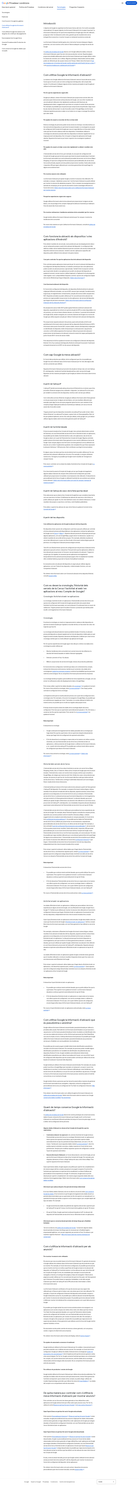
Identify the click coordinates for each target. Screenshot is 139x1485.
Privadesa (46, 1482)
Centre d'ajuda (84, 1336)
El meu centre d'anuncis (84, 1405)
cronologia (77, 686)
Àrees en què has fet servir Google (64, 1405)
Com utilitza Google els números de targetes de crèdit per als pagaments (14, 33)
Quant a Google (36, 1482)
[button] (122, 3)
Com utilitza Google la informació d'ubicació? (12, 26)
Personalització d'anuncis (59, 1416)
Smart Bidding (83, 1381)
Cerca (55, 533)
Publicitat (5, 17)
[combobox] (106, 1482)
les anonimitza (66, 1097)
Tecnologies (61, 7)
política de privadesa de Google (54, 52)
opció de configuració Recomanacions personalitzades (68, 826)
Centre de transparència (67, 1482)
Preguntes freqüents (77, 7)
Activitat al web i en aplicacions (75, 922)
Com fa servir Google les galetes (12, 21)
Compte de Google (49, 509)
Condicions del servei (45, 7)
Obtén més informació (77, 278)
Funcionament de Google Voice (12, 38)
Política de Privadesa (26, 7)
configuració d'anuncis (82, 839)
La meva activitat (74, 688)
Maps (61, 533)
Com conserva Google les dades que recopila (14, 50)
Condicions (54, 1482)
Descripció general (8, 7)
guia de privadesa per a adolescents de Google (60, 65)
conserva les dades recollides (52, 1097)
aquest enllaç (53, 576)
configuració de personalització (55, 819)
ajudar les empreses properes (61, 671)
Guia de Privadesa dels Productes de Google (14, 43)
